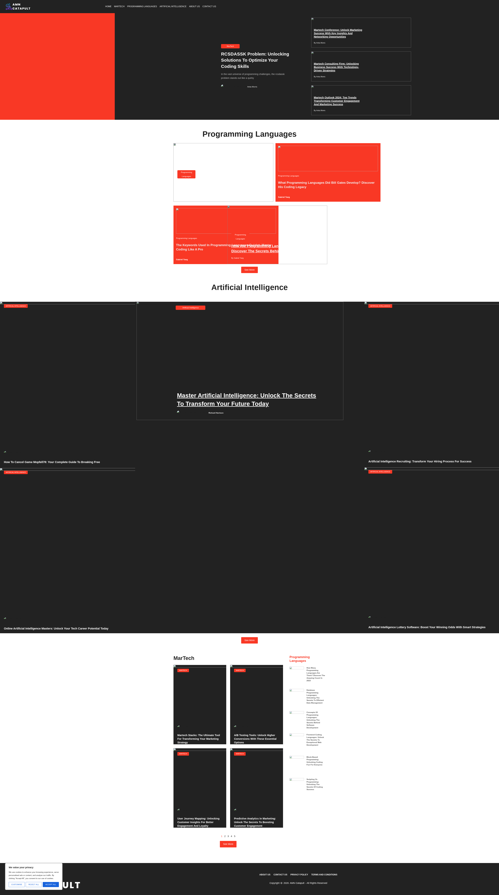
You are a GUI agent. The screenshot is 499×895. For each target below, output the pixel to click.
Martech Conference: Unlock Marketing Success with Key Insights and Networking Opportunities (338, 33)
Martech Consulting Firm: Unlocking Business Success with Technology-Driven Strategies (336, 67)
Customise (16, 884)
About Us (194, 6)
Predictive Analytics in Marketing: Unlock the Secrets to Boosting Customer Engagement (255, 822)
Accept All (50, 884)
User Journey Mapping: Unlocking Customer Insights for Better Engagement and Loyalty (198, 822)
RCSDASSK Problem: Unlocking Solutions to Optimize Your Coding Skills (255, 60)
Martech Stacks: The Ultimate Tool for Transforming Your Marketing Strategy (198, 739)
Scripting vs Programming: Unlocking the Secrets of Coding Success (315, 784)
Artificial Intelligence (173, 6)
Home (108, 6)
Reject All (33, 884)
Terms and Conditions (324, 875)
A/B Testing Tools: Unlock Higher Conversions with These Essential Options (255, 739)
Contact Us (209, 6)
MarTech (119, 6)
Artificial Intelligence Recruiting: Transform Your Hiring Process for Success (419, 461)
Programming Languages (142, 6)
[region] (33, 876)
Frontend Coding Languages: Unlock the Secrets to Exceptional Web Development (315, 740)
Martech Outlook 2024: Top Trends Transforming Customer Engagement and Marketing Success (337, 101)
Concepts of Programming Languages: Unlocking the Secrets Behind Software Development (313, 720)
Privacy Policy (299, 875)
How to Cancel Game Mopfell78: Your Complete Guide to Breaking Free (52, 462)
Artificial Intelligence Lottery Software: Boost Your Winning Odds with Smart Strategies (426, 627)
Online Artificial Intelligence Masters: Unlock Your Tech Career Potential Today (56, 628)
